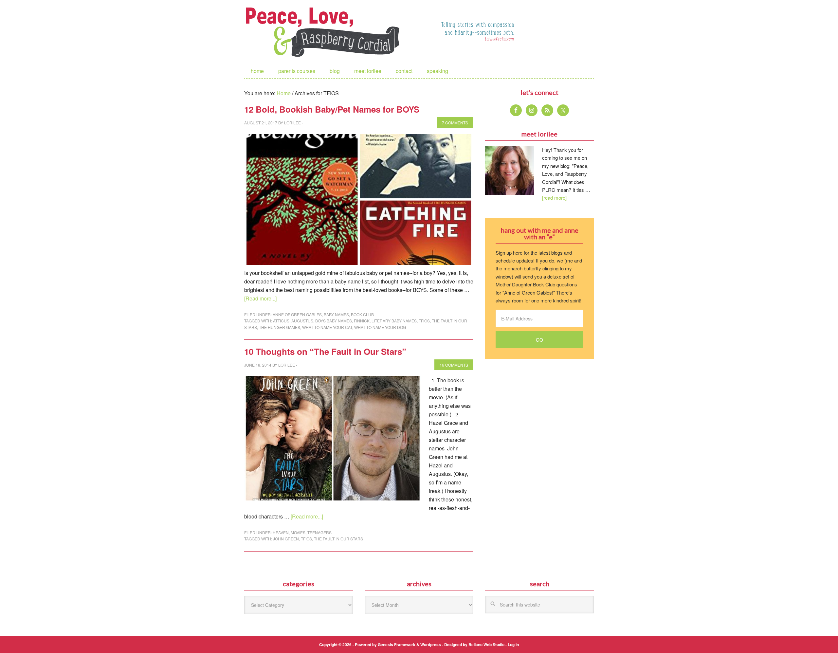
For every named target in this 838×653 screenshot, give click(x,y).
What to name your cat (327, 327)
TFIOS (424, 320)
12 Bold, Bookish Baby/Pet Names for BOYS (331, 109)
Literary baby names (394, 320)
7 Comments (455, 122)
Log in (513, 644)
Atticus (281, 320)
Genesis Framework (396, 644)
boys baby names (333, 320)
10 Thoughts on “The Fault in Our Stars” (325, 351)
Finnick (362, 320)
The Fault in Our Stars (338, 538)
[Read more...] (260, 298)
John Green (286, 538)
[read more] (554, 197)
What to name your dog (380, 327)
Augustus (302, 320)
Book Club (362, 314)
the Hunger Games (279, 327)
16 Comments (454, 365)
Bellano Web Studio (486, 644)
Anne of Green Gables (297, 314)
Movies (298, 532)
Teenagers (319, 532)
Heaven (281, 532)
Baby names (336, 314)
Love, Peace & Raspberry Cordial (326, 31)
